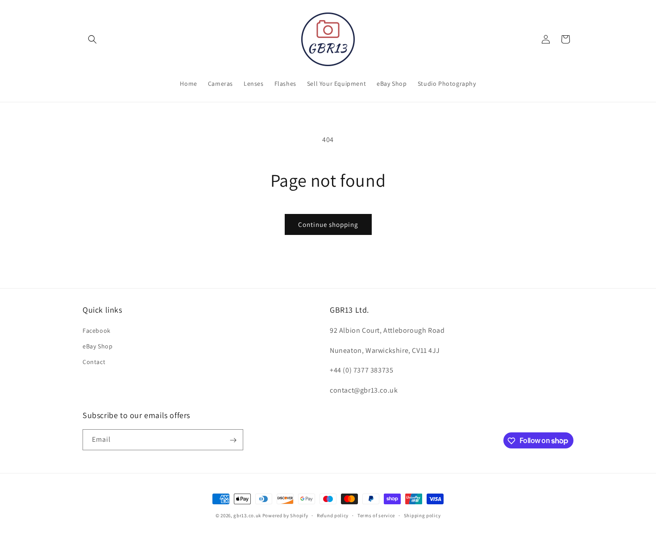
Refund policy (333, 515)
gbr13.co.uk (247, 515)
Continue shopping (328, 224)
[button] (92, 39)
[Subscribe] (233, 440)
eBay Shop (97, 346)
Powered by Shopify (285, 515)
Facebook (97, 330)
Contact (94, 361)
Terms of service (376, 515)
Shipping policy (422, 515)
